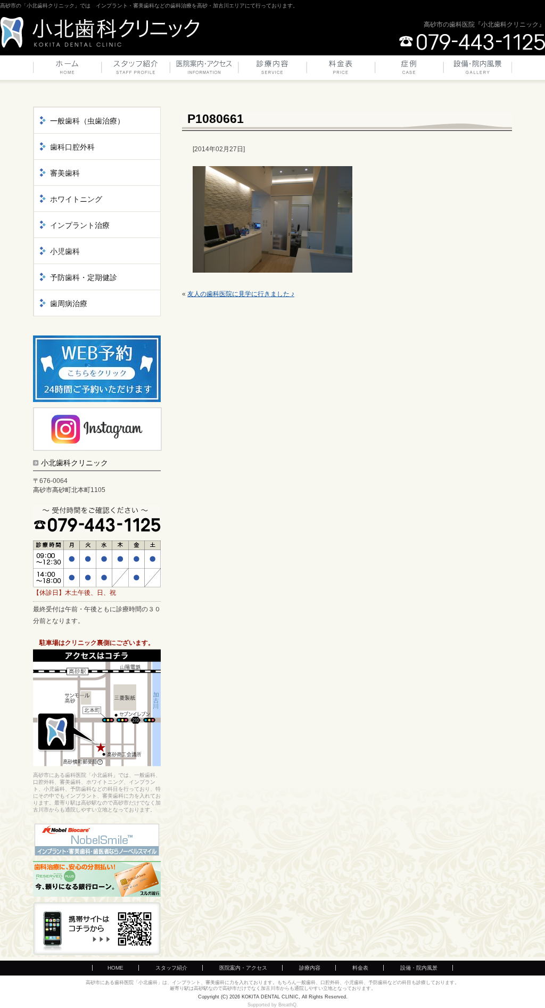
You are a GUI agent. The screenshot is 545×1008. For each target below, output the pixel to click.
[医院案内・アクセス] (204, 70)
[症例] (409, 70)
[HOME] (67, 70)
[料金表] (341, 70)
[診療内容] (273, 70)
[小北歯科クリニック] (100, 32)
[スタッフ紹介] (136, 70)
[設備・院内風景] (477, 70)
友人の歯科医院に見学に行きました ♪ (240, 294)
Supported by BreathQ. (272, 1004)
